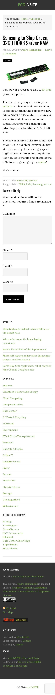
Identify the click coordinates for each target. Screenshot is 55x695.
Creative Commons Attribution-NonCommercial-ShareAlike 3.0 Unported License (26, 591)
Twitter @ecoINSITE (29, 661)
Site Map (8, 612)
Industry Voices (11, 461)
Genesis (26, 640)
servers (7, 106)
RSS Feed (10, 608)
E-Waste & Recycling (14, 417)
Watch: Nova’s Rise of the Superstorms (24, 349)
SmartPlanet (10, 548)
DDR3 (21, 184)
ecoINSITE (27, 5)
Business (7, 385)
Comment (9, 213)
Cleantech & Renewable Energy (20, 391)
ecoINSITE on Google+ (15, 665)
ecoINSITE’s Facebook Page (23, 658)
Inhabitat (8, 536)
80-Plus (46, 89)
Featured (8, 442)
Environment (10, 429)
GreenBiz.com (11, 529)
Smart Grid (9, 480)
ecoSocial (8, 423)
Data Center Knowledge (16, 540)
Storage (7, 493)
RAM (28, 184)
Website (8, 281)
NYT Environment (13, 533)
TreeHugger (10, 525)
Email (7, 266)
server (42, 162)
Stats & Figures (11, 486)
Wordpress (23, 636)
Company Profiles (13, 404)
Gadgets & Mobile (13, 448)
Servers (32, 180)
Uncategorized (11, 499)
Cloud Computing (12, 398)
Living (6, 467)
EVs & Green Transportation (19, 436)
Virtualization (10, 505)
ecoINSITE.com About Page (28, 576)
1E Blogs (7, 521)
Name (7, 250)
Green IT (22, 180)
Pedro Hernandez (27, 583)
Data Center (10, 410)
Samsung (37, 184)
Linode (19, 644)
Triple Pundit (10, 544)
